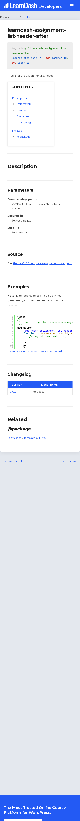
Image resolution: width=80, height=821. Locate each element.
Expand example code (22, 350)
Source (21, 109)
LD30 (42, 437)
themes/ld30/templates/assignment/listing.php (42, 263)
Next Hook (71, 461)
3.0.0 (13, 391)
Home (15, 17)
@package (24, 136)
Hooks (26, 17)
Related (17, 130)
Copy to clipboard (50, 350)
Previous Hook (11, 461)
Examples (23, 116)
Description (19, 98)
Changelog (24, 122)
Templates (30, 437)
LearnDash (14, 437)
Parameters (24, 103)
